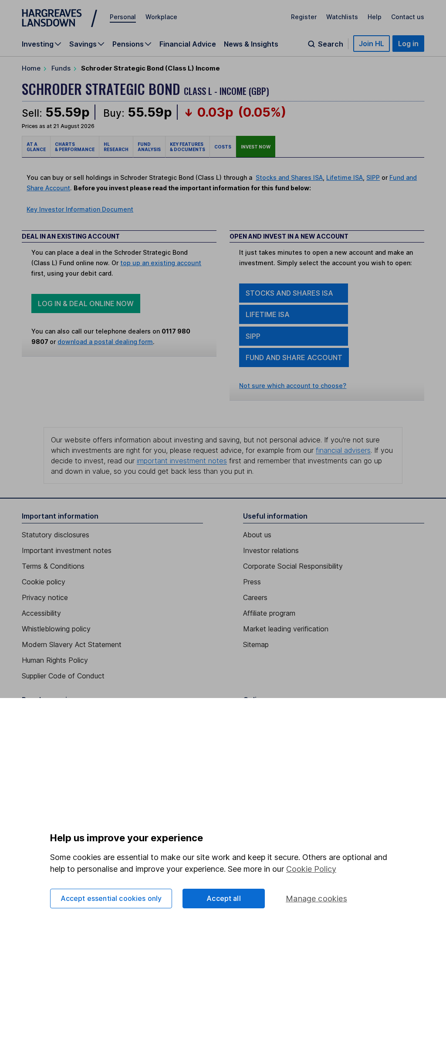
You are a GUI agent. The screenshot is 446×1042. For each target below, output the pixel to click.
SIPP (373, 177)
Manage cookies (316, 898)
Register (304, 16)
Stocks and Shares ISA (289, 177)
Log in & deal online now (86, 303)
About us (257, 534)
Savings (83, 44)
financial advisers (343, 450)
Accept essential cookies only (111, 898)
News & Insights (251, 44)
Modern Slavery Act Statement (72, 644)
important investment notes (182, 460)
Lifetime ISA (344, 177)
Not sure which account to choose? (292, 385)
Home (31, 68)
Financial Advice (187, 44)
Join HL (371, 43)
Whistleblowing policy (56, 628)
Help (375, 16)
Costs (222, 146)
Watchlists (342, 16)
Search (330, 44)
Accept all (223, 898)
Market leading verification (285, 628)
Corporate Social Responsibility (293, 566)
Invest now (255, 146)
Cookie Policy (311, 868)
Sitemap (256, 644)
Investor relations (271, 550)
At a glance (36, 147)
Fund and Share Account (294, 357)
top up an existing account (160, 262)
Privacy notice (45, 597)
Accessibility (41, 613)
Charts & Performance (75, 147)
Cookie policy (43, 581)
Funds (61, 68)
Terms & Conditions (53, 566)
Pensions (128, 44)
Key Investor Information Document (80, 209)
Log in (408, 43)
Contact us (407, 16)
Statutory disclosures (55, 534)
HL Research (116, 147)
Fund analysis (149, 147)
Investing (38, 44)
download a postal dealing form (105, 341)
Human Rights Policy (55, 660)
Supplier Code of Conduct (63, 675)
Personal (123, 16)
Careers (255, 597)
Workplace (161, 16)
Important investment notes (67, 550)
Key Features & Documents (187, 147)
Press (252, 581)
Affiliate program (269, 613)
